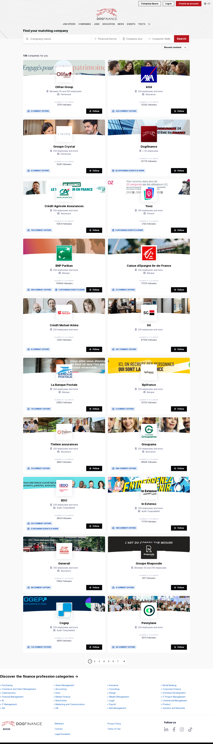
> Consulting (113, 689)
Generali (64, 563)
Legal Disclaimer (62, 734)
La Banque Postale (64, 385)
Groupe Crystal (64, 146)
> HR (56, 708)
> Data (57, 693)
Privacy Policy (114, 723)
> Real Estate (60, 700)
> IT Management (8, 704)
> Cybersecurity (8, 693)
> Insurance (112, 685)
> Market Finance (62, 697)
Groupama (149, 444)
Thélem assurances (64, 444)
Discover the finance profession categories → (39, 676)
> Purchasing (6, 685)
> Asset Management (64, 685)
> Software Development (173, 693)
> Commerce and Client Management (18, 689)
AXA (149, 87)
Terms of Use (114, 729)
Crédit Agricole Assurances (64, 206)
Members (59, 723)
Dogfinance (149, 146)
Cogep (64, 623)
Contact (59, 729)
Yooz (149, 206)
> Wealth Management (118, 697)
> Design (111, 693)
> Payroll (111, 704)
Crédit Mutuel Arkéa (64, 325)
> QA (2, 708)
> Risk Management (116, 708)
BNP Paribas (64, 265)
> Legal (110, 700)
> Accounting (60, 689)
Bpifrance (149, 385)
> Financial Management (11, 697)
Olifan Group (64, 87)
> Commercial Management (174, 700)
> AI (2, 700)
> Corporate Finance (171, 689)
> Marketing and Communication (69, 704)
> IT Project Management (173, 697)
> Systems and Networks (173, 708)
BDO (64, 500)
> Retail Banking (168, 685)
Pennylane (149, 623)
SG (149, 325)
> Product (166, 704)
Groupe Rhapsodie (149, 563)
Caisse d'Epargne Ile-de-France (149, 265)
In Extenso (149, 504)
